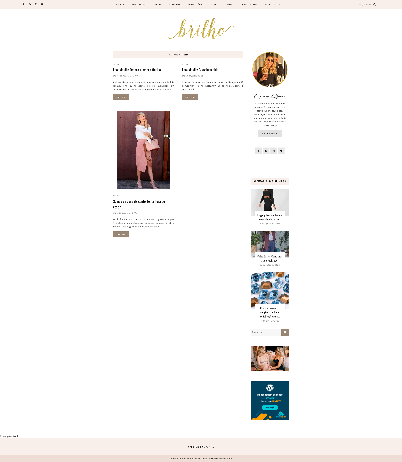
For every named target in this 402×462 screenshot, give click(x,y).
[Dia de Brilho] (201, 28)
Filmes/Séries (196, 4)
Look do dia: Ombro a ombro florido (137, 69)
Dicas (158, 4)
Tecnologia (272, 4)
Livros (216, 4)
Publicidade (249, 4)
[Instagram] (36, 4)
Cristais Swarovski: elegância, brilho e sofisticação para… (270, 312)
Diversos (174, 4)
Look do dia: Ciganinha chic (200, 69)
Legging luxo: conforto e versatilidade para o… (269, 217)
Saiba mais (270, 133)
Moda (230, 4)
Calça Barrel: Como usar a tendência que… (269, 258)
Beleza (120, 4)
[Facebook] (23, 4)
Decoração (139, 4)
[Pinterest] (30, 4)
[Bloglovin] (42, 4)
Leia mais (121, 97)
